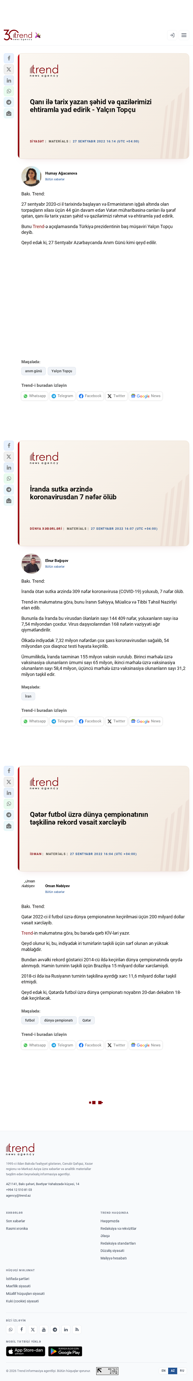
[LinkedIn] (65, 1329)
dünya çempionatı (58, 1020)
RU (182, 1370)
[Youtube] (43, 1329)
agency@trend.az (18, 1195)
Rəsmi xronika (17, 1229)
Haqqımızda (110, 1221)
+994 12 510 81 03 (19, 1190)
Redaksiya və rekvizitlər (118, 1229)
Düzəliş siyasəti (112, 1251)
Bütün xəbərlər (55, 179)
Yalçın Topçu (62, 371)
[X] (32, 1329)
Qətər (86, 1020)
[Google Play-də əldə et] (65, 1351)
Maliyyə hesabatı (114, 1258)
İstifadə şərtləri (17, 1279)
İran (28, 696)
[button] (9, 58)
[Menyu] (184, 35)
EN (164, 1370)
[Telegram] (54, 1329)
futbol (30, 1020)
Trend (38, 226)
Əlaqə (105, 1236)
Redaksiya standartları (118, 1243)
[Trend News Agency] (20, 1149)
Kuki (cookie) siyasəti (22, 1301)
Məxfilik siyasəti (18, 1286)
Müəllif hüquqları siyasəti (25, 1294)
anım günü (33, 371)
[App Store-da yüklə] (25, 1351)
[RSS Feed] (76, 1329)
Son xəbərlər (15, 1221)
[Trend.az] (22, 35)
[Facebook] (21, 1329)
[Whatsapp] (10, 1329)
